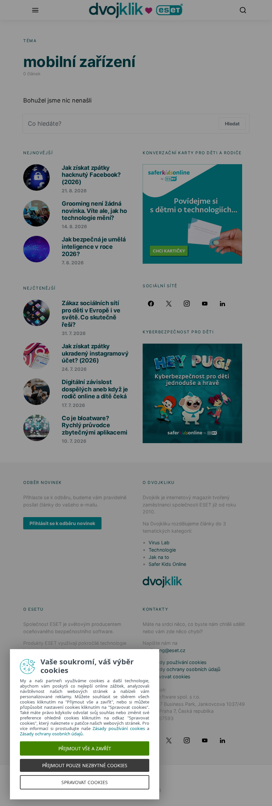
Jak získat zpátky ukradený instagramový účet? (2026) (95, 353)
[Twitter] (168, 303)
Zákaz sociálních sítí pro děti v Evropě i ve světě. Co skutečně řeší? (91, 314)
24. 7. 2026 (74, 369)
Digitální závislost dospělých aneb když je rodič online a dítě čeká (95, 389)
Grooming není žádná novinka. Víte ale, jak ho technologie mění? (94, 210)
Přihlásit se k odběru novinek (62, 523)
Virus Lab (159, 542)
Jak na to (159, 557)
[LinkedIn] (222, 303)
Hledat (232, 123)
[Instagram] (186, 303)
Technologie (162, 550)
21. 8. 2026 (74, 190)
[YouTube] (204, 303)
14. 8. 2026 (74, 226)
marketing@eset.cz (164, 650)
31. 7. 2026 (74, 333)
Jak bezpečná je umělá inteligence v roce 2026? (93, 246)
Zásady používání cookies (178, 662)
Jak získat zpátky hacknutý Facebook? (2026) (91, 174)
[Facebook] (151, 303)
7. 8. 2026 (73, 262)
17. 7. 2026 (73, 405)
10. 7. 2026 (74, 441)
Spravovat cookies (169, 676)
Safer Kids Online (167, 564)
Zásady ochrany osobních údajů (184, 669)
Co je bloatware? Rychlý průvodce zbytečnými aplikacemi (94, 425)
